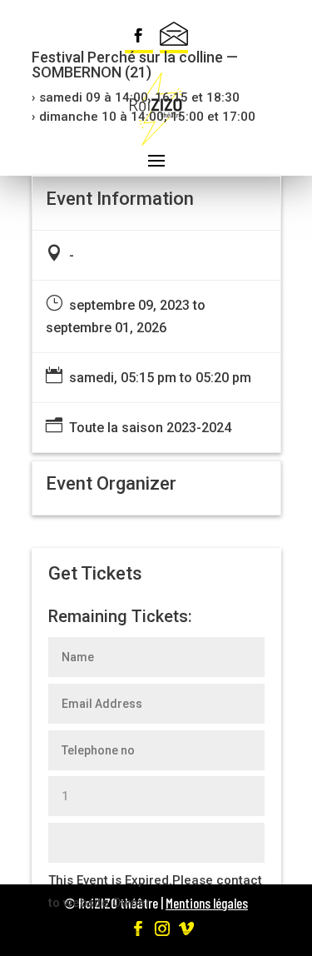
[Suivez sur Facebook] (139, 37)
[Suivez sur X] (174, 37)
